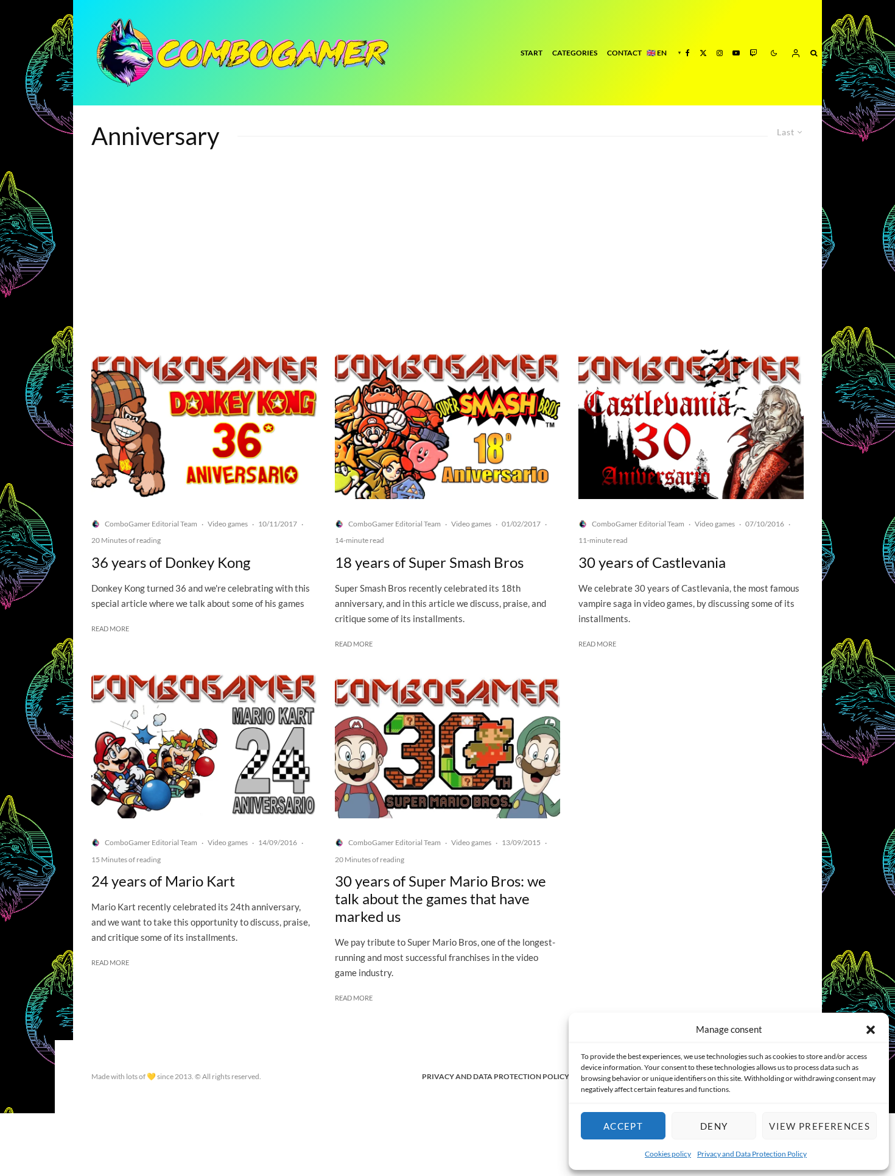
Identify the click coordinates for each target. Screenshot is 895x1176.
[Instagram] (720, 52)
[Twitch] (753, 52)
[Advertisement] (447, 257)
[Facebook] (688, 52)
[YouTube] (736, 52)
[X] (703, 52)
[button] (871, 1030)
